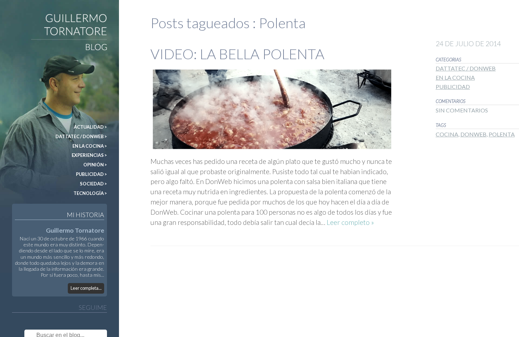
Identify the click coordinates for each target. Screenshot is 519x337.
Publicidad (453, 86)
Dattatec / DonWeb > (81, 136)
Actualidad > (90, 127)
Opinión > (95, 164)
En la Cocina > (89, 146)
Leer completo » (350, 222)
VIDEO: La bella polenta (237, 53)
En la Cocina (455, 77)
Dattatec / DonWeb (466, 68)
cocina (447, 134)
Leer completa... (86, 288)
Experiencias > (89, 155)
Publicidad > (91, 174)
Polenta (502, 134)
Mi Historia (85, 215)
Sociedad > (93, 183)
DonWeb (473, 134)
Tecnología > (90, 193)
